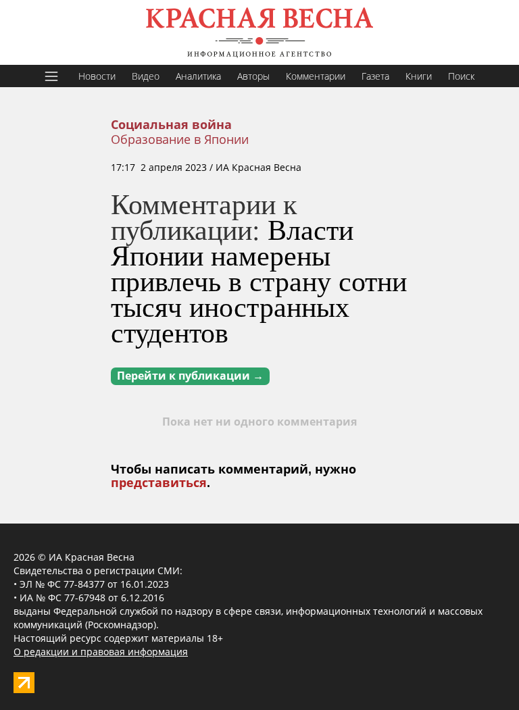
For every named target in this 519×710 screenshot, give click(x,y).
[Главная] (259, 32)
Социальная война (171, 125)
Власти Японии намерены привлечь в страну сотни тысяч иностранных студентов (259, 280)
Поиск (461, 76)
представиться (159, 483)
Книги (418, 76)
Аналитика (198, 76)
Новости (97, 76)
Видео (145, 76)
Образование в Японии (180, 139)
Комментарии (315, 76)
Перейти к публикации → (190, 376)
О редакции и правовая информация (101, 651)
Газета (375, 76)
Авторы (253, 76)
